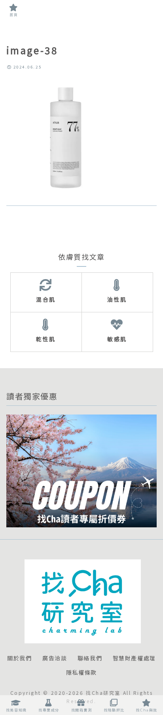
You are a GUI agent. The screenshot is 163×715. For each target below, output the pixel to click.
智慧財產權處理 (134, 658)
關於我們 (19, 658)
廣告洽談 (54, 658)
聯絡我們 (90, 658)
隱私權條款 (81, 672)
